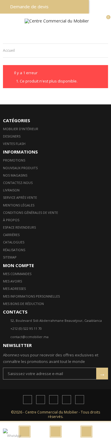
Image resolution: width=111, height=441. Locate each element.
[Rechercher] (56, 431)
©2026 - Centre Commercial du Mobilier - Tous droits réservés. (55, 414)
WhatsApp (14, 436)
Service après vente (20, 197)
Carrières (11, 234)
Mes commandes (17, 274)
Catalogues (13, 242)
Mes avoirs (12, 281)
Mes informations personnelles (31, 296)
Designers (11, 136)
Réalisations (14, 250)
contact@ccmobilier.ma (29, 337)
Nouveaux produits (20, 168)
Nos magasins (15, 175)
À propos (11, 220)
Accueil (9, 50)
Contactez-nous (18, 182)
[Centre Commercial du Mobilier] (57, 21)
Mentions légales (18, 205)
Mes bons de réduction (23, 303)
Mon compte (18, 265)
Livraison (11, 190)
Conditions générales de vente (30, 212)
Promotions (14, 160)
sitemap (10, 257)
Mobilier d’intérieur (20, 129)
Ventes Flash (14, 143)
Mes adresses (14, 288)
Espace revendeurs (19, 227)
